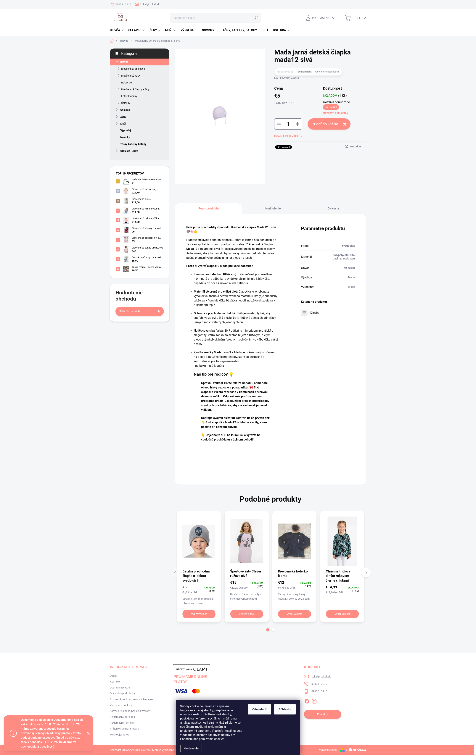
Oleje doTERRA (129, 150)
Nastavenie (191, 748)
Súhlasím (285, 709)
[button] (268, 629)
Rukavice (126, 82)
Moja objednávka (120, 734)
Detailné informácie (286, 136)
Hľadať (256, 17)
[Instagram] (314, 700)
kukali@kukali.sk (321, 676)
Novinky (125, 137)
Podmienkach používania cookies (202, 739)
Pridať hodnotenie (129, 311)
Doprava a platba (120, 687)
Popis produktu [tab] (208, 208)
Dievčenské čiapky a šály (135, 89)
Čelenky (125, 102)
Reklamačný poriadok (122, 716)
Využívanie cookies (121, 705)
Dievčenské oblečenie (133, 68)
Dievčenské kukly (131, 75)
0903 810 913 (319, 683)
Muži (123, 123)
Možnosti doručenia (335, 113)
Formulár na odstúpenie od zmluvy (130, 710)
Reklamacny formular (122, 722)
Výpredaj (125, 130)
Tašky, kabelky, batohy (133, 144)
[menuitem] (117, 30)
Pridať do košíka (325, 124)
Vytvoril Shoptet (328, 749)
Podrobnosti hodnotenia (326, 71)
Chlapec (125, 109)
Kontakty (115, 681)
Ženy (123, 116)
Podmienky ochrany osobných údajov (131, 699)
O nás (113, 675)
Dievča (124, 61)
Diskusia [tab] (333, 208)
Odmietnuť (259, 709)
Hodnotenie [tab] (273, 208)
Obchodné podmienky (122, 693)
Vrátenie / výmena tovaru (124, 728)
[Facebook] (307, 700)
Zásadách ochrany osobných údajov (206, 735)
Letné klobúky (129, 96)
